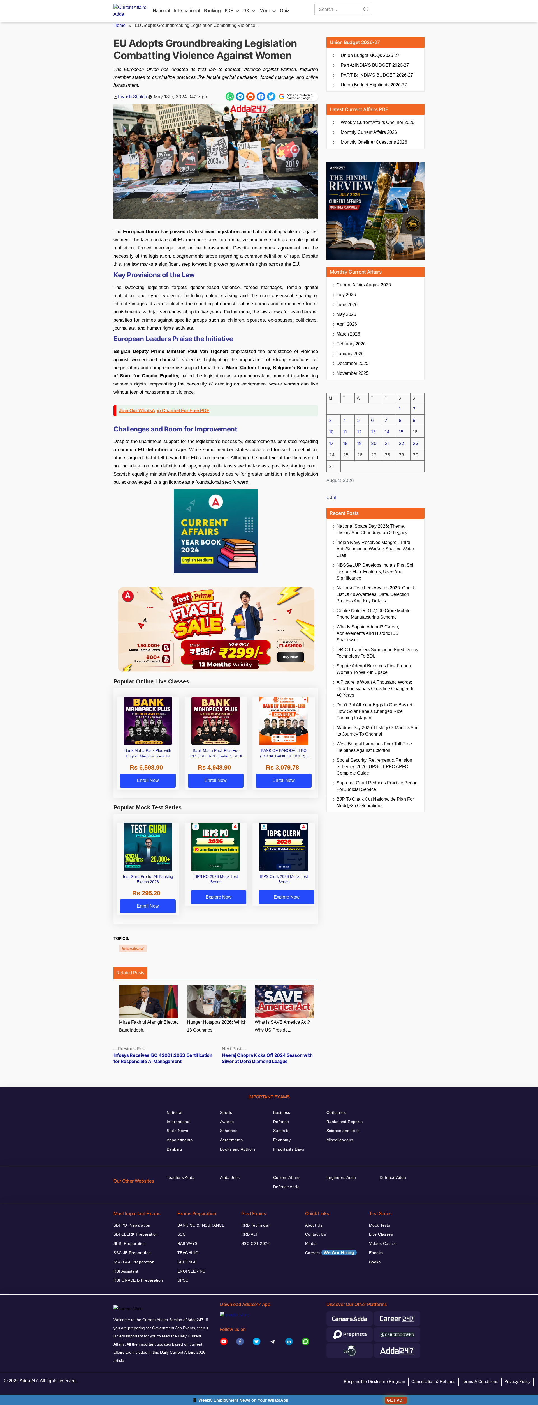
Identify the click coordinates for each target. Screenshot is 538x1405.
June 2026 (347, 304)
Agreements (231, 1140)
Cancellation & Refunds (433, 1381)
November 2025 (352, 373)
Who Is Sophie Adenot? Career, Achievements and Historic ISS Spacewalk (368, 633)
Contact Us (315, 1234)
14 (387, 432)
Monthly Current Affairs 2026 (369, 132)
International (187, 10)
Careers (329, 1252)
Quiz (284, 10)
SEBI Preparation (129, 1243)
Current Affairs (286, 1177)
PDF (229, 10)
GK (246, 10)
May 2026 (346, 314)
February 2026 (351, 343)
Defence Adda (286, 1186)
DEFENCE (187, 1262)
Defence (281, 1121)
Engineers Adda (341, 1177)
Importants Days (288, 1149)
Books (375, 1262)
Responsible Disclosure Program (374, 1381)
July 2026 (346, 294)
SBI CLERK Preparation (135, 1234)
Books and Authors (237, 1149)
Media (311, 1243)
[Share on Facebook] (261, 96)
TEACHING (187, 1252)
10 (331, 432)
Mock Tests (379, 1225)
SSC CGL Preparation (133, 1262)
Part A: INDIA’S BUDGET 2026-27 (375, 65)
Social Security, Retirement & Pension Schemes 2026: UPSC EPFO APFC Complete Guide (374, 766)
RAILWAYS (187, 1243)
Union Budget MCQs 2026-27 (370, 55)
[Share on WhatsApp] (230, 96)
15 (401, 432)
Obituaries (336, 1112)
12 (359, 432)
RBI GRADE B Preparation (138, 1280)
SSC (181, 1234)
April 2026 (347, 324)
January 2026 (350, 353)
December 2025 (352, 363)
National (161, 10)
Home (119, 25)
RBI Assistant (125, 1271)
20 (374, 443)
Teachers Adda (180, 1177)
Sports (226, 1112)
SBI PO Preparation (131, 1225)
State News (177, 1130)
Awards (227, 1121)
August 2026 (364, 285)
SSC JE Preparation (132, 1252)
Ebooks (376, 1252)
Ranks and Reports (344, 1121)
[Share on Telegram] (240, 96)
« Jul (331, 497)
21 (387, 443)
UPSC (183, 1280)
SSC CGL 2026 (255, 1243)
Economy (282, 1140)
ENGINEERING (191, 1271)
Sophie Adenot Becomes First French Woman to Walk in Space (374, 669)
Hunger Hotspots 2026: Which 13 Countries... (217, 1026)
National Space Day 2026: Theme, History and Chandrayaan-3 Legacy (372, 529)
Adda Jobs (230, 1177)
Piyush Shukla (132, 96)
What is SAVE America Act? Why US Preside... (282, 1026)
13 (373, 432)
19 (359, 443)
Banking (212, 10)
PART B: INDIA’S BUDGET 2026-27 (377, 75)
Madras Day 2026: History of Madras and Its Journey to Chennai (378, 730)
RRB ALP (249, 1234)
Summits (281, 1130)
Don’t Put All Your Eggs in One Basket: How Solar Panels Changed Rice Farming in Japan (375, 711)
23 (415, 443)
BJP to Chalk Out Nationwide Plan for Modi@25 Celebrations (375, 802)
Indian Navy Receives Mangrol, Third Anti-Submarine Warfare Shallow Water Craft (375, 549)
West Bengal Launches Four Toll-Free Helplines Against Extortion (374, 747)
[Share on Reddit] (250, 96)
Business (281, 1112)
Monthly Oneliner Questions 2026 (374, 142)
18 (345, 443)
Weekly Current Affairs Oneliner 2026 (377, 122)
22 (401, 443)
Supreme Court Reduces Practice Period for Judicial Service (377, 786)
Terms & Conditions (480, 1381)
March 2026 (348, 334)
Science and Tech (343, 1130)
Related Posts (130, 972)
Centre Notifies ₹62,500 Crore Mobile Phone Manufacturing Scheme (374, 613)
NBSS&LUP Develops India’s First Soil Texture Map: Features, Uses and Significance (375, 571)
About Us (313, 1225)
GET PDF (396, 1400)
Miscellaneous (339, 1140)
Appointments (180, 1140)
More (264, 10)
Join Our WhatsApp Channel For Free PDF (164, 410)
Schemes (228, 1130)
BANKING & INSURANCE (200, 1225)
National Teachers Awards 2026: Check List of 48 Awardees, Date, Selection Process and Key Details (376, 594)
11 (345, 432)
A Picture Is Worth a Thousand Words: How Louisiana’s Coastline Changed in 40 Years (375, 688)
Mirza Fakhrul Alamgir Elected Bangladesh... (149, 1026)
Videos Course (382, 1243)
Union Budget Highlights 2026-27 (374, 84)
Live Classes (381, 1234)
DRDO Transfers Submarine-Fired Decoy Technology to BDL (377, 652)
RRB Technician (256, 1225)
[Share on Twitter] (271, 96)
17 (331, 443)
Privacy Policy (517, 1381)
